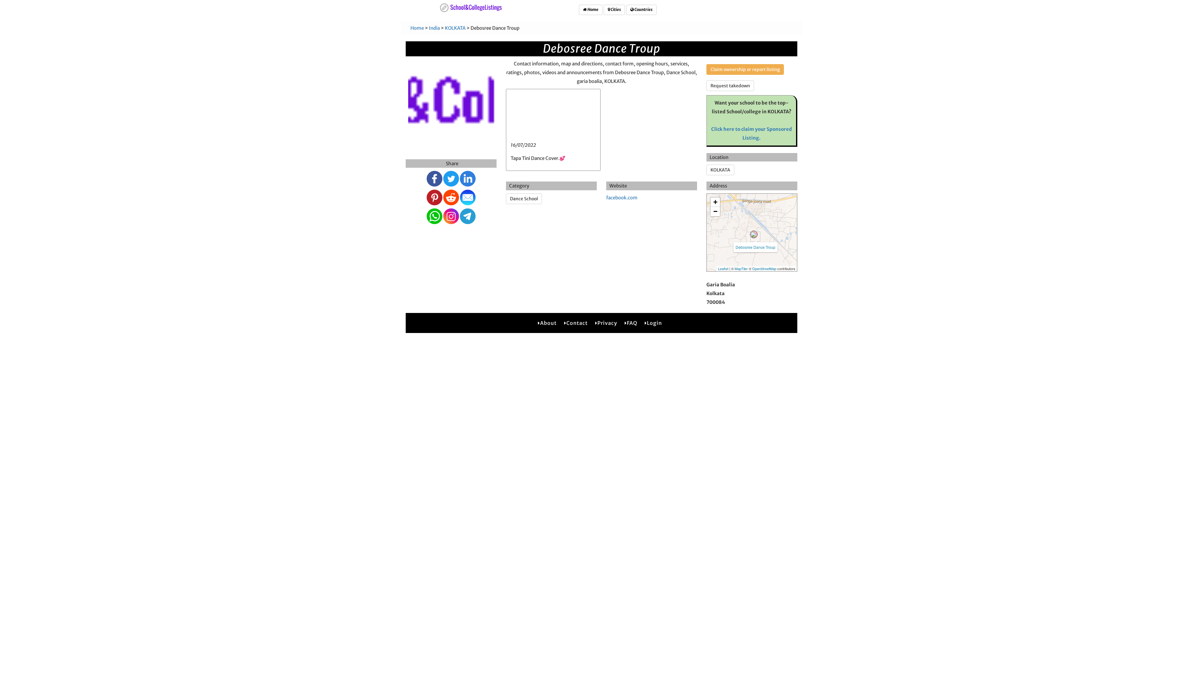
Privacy (607, 323)
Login (654, 323)
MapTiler (741, 268)
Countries (643, 9)
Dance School (524, 199)
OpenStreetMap (764, 268)
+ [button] (715, 202)
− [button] (715, 211)
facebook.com (622, 198)
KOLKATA (455, 28)
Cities (615, 9)
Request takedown (730, 86)
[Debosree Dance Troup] (754, 234)
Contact (577, 323)
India (434, 28)
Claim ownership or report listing (745, 69)
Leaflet (723, 268)
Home (592, 9)
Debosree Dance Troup (755, 247)
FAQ (632, 323)
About (548, 323)
